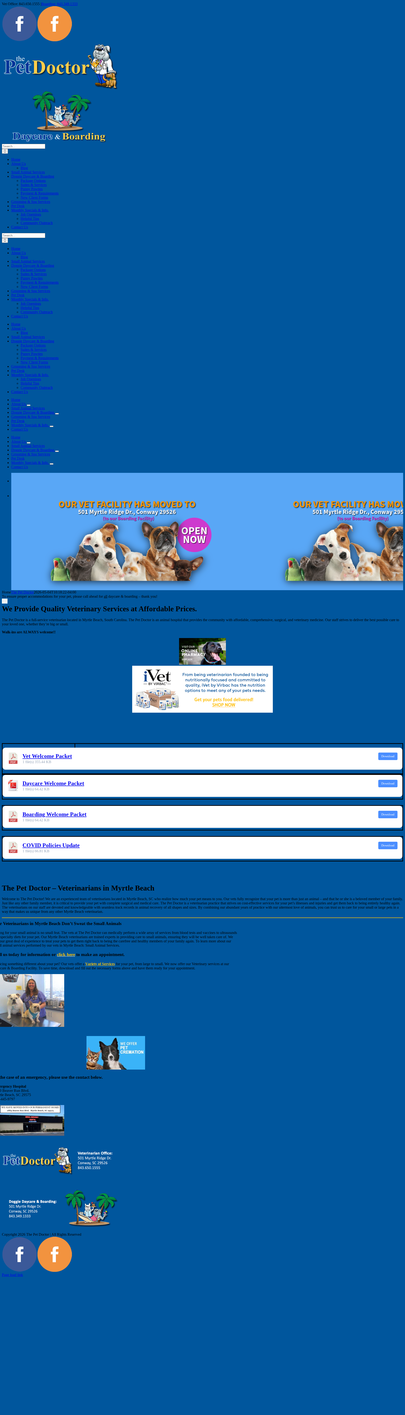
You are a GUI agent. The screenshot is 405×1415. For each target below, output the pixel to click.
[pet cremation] (115, 1068)
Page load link (12, 1275)
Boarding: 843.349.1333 (59, 4)
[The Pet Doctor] (19, 40)
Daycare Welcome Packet (53, 783)
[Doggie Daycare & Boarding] (54, 40)
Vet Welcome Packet (47, 756)
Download (387, 756)
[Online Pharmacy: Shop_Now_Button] (202, 663)
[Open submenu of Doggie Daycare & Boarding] (57, 413)
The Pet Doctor (22, 592)
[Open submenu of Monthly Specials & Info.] (51, 426)
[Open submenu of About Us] (28, 405)
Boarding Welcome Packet (54, 814)
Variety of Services (100, 964)
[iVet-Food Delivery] (202, 711)
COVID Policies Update (51, 845)
